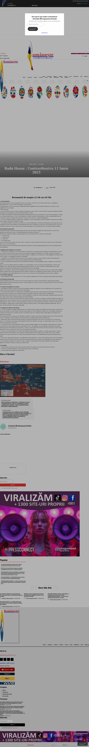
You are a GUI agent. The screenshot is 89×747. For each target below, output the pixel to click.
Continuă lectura (45, 32)
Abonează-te (32, 29)
